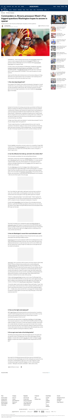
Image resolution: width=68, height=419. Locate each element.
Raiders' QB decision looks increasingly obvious (62, 53)
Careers (13, 399)
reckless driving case (13, 265)
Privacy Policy (26, 399)
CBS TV (13, 403)
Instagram (48, 400)
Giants (25, 167)
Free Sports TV (4, 400)
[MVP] (42, 411)
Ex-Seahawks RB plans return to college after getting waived (61, 73)
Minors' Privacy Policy (28, 400)
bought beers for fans (22, 69)
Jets (18, 64)
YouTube (47, 397)
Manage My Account (61, 397)
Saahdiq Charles (28, 158)
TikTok (47, 399)
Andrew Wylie (17, 202)
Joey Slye (26, 337)
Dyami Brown (37, 282)
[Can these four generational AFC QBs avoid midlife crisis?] (53, 35)
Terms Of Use (26, 397)
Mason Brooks (35, 223)
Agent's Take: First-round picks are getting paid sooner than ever (61, 47)
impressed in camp (12, 225)
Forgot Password (60, 402)
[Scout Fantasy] (47, 411)
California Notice (27, 404)
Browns (30, 61)
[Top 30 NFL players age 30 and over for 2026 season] (53, 41)
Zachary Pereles (7, 25)
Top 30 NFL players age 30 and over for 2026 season (61, 40)
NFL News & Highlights (10, 12)
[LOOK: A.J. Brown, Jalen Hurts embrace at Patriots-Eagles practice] (53, 87)
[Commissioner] (37, 411)
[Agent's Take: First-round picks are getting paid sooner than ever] (53, 48)
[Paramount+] (30, 411)
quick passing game (21, 147)
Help (35, 397)
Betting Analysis (4, 402)
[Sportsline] (23, 411)
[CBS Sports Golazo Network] (42, 409)
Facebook (47, 402)
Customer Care (38, 399)
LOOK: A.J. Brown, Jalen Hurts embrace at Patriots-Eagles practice (61, 85)
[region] (59, 19)
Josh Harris (39, 66)
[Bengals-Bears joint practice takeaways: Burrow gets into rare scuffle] (53, 67)
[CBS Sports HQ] (32, 409)
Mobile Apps (3, 405)
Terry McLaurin (23, 282)
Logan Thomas (13, 312)
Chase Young (10, 239)
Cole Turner (25, 319)
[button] (48, 9)
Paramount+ (14, 402)
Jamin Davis (10, 262)
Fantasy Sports (4, 399)
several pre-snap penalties (26, 171)
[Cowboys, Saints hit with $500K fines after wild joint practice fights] (53, 61)
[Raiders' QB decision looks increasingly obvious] (53, 54)
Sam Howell (18, 82)
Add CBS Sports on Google (44, 25)
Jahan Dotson (29, 282)
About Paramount (15, 400)
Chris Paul (13, 160)
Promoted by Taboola (45, 372)
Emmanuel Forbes (18, 277)
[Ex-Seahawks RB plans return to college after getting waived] (53, 74)
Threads (47, 405)
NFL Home (3, 12)
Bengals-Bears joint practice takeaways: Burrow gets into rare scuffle (61, 67)
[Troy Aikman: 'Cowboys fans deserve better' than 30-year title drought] (53, 80)
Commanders (33, 59)
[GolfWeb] (54, 411)
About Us (14, 397)
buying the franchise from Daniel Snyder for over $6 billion (20, 68)
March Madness (4, 403)
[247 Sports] (15, 411)
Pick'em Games (4, 397)
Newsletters (59, 399)
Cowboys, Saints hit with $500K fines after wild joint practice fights (61, 60)
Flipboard (48, 406)
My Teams (59, 400)
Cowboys (28, 163)
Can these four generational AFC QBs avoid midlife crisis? (61, 34)
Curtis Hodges (38, 319)
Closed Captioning (27, 402)
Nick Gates (14, 167)
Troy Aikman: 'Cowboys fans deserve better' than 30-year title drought (61, 79)
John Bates (30, 319)
